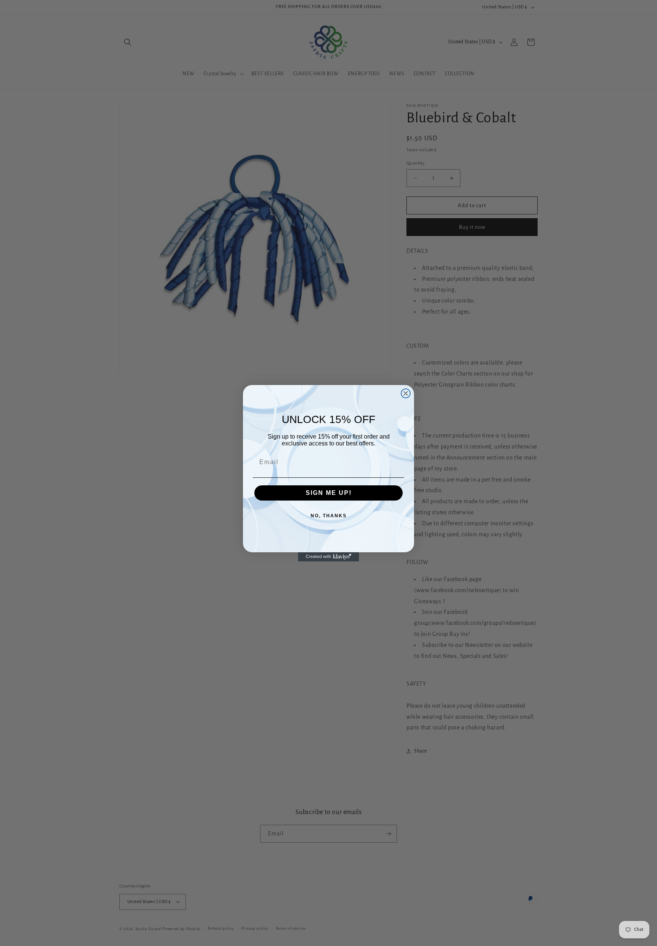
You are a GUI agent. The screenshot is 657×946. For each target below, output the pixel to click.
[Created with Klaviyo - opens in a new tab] (328, 556)
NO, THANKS (329, 515)
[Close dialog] (405, 393)
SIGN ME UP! (329, 493)
